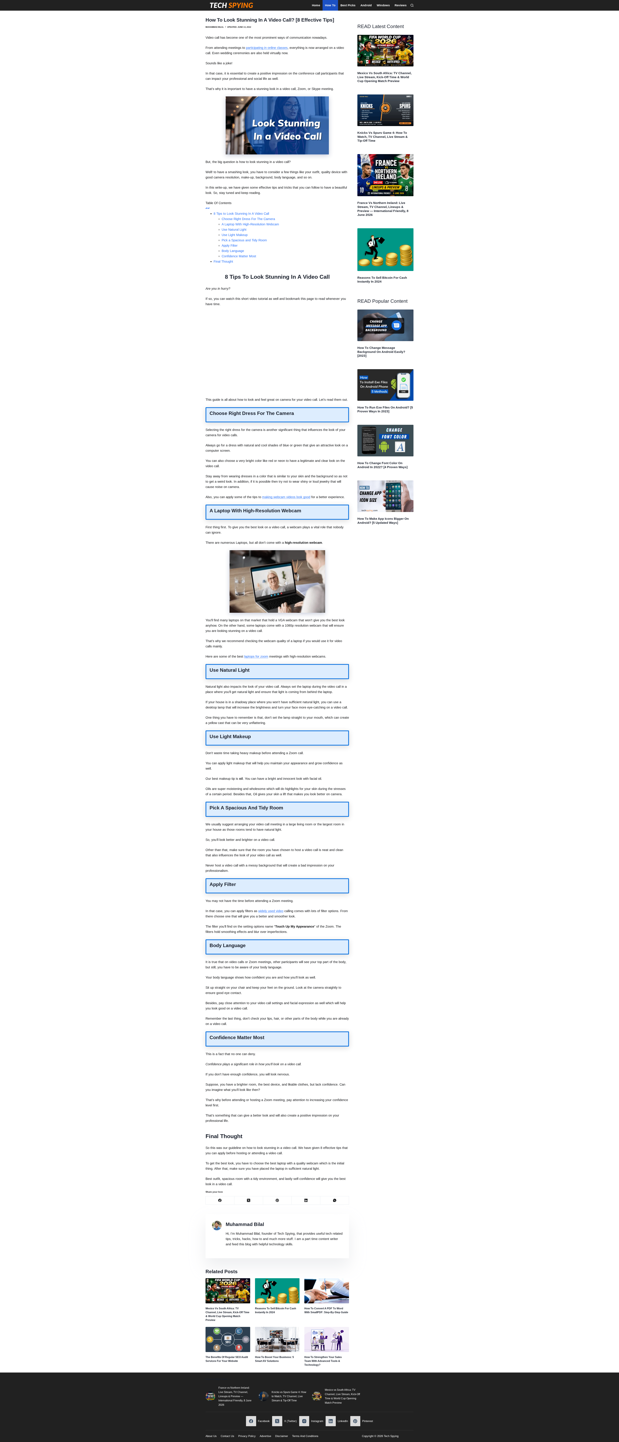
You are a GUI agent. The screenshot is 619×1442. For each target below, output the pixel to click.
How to (330, 5)
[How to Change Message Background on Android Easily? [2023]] (385, 325)
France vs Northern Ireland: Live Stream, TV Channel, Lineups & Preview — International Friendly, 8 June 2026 (234, 1396)
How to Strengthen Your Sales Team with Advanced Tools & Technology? (323, 1361)
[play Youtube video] (277, 352)
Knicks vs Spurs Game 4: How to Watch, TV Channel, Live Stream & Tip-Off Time (382, 136)
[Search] (412, 5)
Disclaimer (281, 1436)
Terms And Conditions (305, 1436)
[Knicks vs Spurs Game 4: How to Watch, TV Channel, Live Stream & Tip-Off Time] (385, 110)
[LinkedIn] (306, 1200)
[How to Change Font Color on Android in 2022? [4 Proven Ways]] (385, 440)
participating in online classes (267, 47)
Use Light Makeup (235, 235)
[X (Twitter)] (248, 1200)
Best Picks (348, 5)
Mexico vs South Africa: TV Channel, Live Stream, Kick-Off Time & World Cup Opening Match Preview (384, 77)
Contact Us (227, 1436)
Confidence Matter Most (239, 256)
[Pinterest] (277, 1200)
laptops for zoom (256, 656)
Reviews (401, 5)
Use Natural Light (234, 229)
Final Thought (223, 261)
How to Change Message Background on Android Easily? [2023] (381, 351)
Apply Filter (230, 245)
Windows (383, 5)
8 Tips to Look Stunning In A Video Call (241, 213)
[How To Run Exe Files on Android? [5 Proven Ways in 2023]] (385, 385)
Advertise (265, 1436)
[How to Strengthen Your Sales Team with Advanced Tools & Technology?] (326, 1339)
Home (316, 5)
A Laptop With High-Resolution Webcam (250, 224)
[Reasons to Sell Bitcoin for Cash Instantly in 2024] (277, 1290)
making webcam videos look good (286, 497)
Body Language (233, 251)
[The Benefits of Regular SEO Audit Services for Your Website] (228, 1339)
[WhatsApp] (334, 1200)
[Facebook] (220, 1200)
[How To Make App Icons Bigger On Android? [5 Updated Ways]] (385, 496)
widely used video (270, 911)
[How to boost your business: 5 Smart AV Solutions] (277, 1339)
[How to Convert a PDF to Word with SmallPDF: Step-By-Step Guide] (326, 1290)
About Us (211, 1436)
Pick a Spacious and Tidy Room (244, 240)
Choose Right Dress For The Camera (248, 219)
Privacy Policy (247, 1436)
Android (366, 5)
